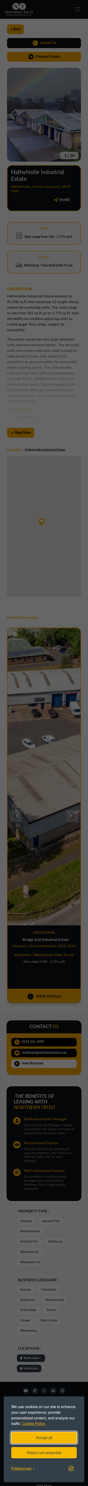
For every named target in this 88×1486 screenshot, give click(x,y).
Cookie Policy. (34, 1423)
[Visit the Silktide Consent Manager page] (71, 1468)
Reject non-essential (44, 1452)
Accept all (44, 1437)
